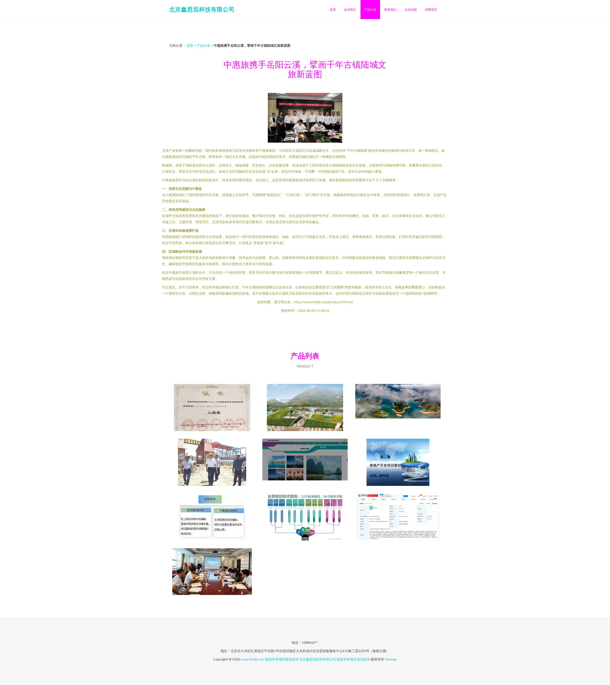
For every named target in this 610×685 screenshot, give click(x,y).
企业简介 (350, 9)
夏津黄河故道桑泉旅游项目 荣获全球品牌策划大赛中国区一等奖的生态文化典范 (212, 408)
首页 (333, 9)
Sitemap (391, 659)
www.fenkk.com (252, 659)
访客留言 (431, 9)
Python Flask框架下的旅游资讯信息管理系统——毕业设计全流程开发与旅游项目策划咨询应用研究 (305, 463)
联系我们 (390, 9)
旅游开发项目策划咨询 (282, 659)
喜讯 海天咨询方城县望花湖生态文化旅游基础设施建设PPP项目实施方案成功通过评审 (212, 572)
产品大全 (370, 9)
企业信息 (411, 9)
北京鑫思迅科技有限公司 (202, 9)
